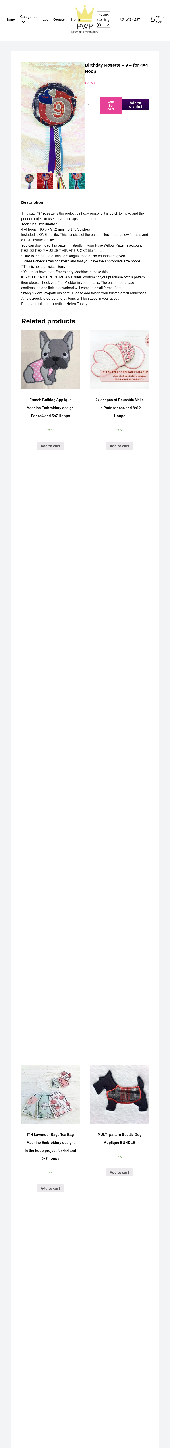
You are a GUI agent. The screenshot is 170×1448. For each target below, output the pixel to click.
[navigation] (103, 19)
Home (10, 19)
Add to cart (110, 105)
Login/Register (54, 19)
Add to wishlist (135, 104)
